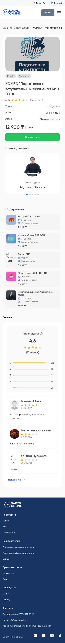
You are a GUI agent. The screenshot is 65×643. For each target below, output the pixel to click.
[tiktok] (60, 635)
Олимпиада (9, 573)
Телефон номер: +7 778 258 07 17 (17, 614)
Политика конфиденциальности (17, 553)
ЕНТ (4, 526)
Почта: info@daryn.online (15, 620)
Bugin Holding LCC (13, 636)
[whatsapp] (44, 635)
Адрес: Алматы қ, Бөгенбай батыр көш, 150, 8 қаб (17, 626)
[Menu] (59, 13)
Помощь (7, 599)
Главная (7, 27)
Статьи (6, 559)
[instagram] (35, 635)
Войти (48, 12)
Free (5, 579)
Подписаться (32, 137)
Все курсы (22, 27)
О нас (6, 594)
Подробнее (14, 479)
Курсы (6, 521)
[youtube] (52, 635)
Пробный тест (9, 532)
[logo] (11, 12)
